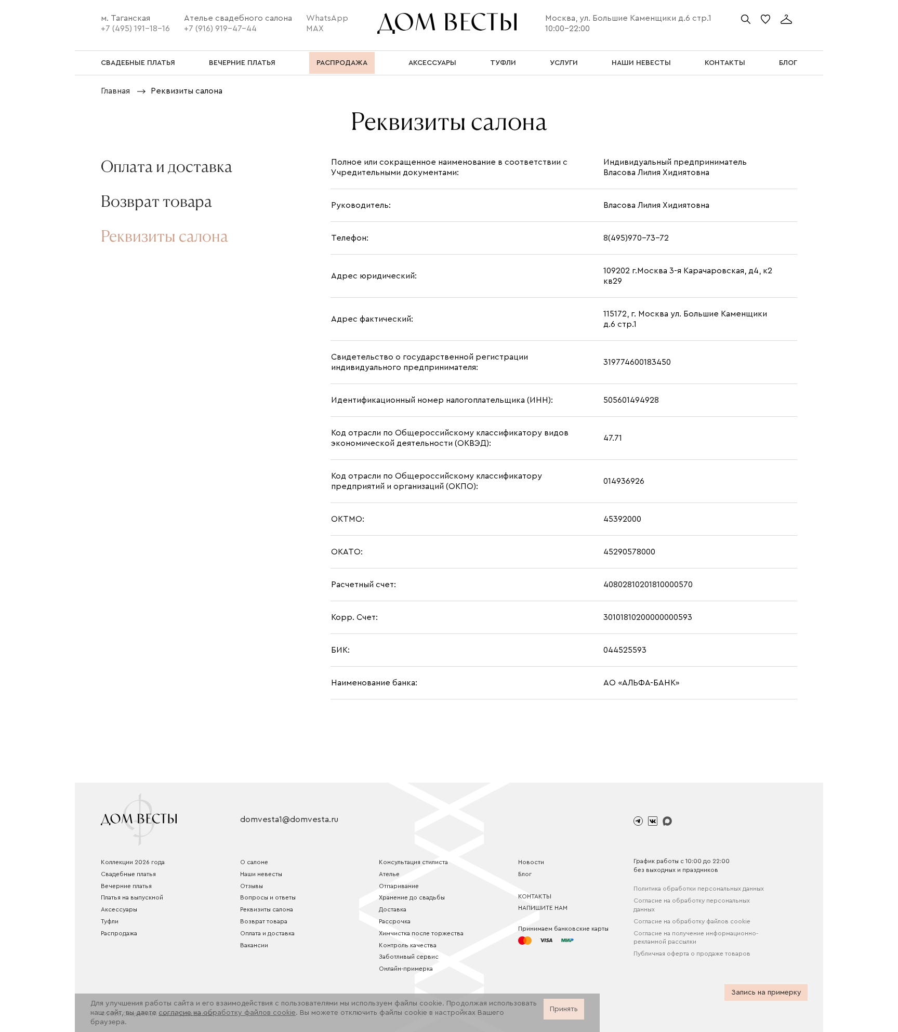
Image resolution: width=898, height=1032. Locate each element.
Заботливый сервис (409, 957)
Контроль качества (408, 945)
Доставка (392, 909)
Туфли (109, 921)
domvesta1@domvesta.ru (289, 819)
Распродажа (119, 933)
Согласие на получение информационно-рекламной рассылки (695, 937)
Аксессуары (119, 909)
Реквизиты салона (266, 909)
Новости (531, 862)
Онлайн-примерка (406, 968)
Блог (525, 874)
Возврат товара (263, 921)
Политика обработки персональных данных (698, 888)
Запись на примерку (766, 992)
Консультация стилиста (413, 862)
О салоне (254, 862)
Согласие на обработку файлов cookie (691, 921)
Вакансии (254, 945)
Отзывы (251, 886)
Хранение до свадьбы (412, 897)
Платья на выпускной (132, 897)
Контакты (534, 896)
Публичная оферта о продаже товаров (691, 953)
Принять (564, 1009)
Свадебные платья (128, 874)
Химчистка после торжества (421, 933)
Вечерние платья (126, 886)
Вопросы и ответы (268, 897)
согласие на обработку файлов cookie (227, 1012)
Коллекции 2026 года (133, 862)
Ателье (389, 874)
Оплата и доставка (267, 933)
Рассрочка (395, 921)
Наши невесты (261, 874)
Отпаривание (399, 886)
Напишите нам (542, 908)
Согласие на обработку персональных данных (691, 904)
